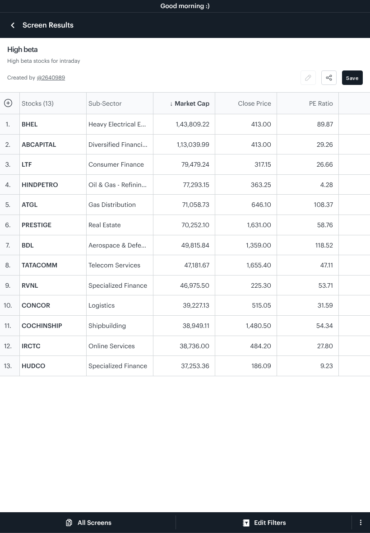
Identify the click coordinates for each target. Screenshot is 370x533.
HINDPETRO (40, 184)
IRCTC (31, 346)
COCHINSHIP (42, 325)
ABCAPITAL (39, 144)
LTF (27, 164)
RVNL (30, 285)
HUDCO (33, 365)
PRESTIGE (36, 225)
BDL (28, 245)
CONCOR (36, 305)
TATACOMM (39, 265)
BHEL (29, 124)
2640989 (53, 78)
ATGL (29, 204)
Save (352, 78)
